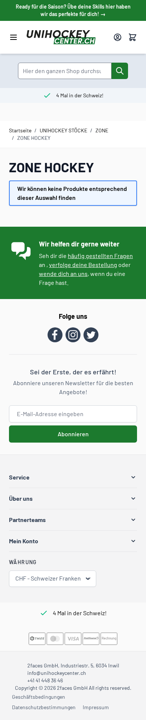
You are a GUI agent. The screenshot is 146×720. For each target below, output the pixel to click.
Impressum (96, 707)
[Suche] (120, 71)
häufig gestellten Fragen (100, 255)
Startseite (20, 130)
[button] (73, 477)
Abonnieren (73, 433)
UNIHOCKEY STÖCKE (63, 130)
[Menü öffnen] (13, 37)
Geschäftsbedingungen (38, 697)
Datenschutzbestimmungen (44, 707)
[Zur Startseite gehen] (67, 37)
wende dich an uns (63, 273)
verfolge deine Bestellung (83, 264)
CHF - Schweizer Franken (48, 578)
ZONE (101, 130)
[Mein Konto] (117, 37)
